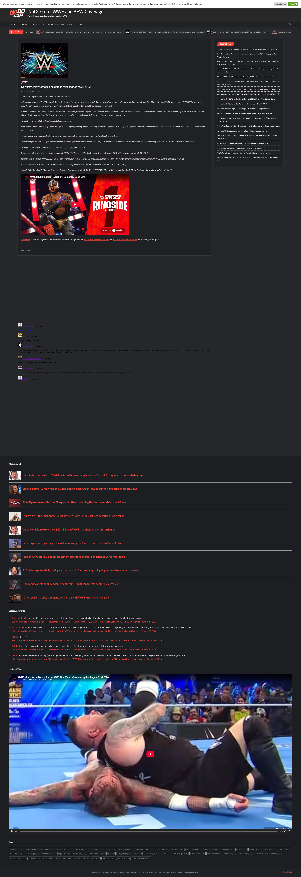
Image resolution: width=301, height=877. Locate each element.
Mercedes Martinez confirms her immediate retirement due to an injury (242, 131)
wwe (96, 858)
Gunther (241, 849)
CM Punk (176, 849)
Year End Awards (50, 25)
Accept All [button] (293, 4)
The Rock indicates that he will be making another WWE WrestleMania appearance (247, 49)
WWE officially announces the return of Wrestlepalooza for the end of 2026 (244, 153)
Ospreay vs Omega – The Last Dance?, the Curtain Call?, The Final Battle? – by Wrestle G (248, 89)
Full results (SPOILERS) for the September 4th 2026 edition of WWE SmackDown (246, 99)
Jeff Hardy (271, 849)
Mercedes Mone (97, 854)
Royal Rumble (197, 854)
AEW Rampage (46, 849)
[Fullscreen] (289, 831)
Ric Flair (165, 854)
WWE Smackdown (141, 858)
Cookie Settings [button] (280, 4)
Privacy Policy (286, 872)
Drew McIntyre (209, 849)
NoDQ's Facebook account (125, 239)
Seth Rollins (213, 854)
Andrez (15, 655)
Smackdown (229, 854)
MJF (111, 854)
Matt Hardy (79, 854)
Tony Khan (34, 858)
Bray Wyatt (92, 849)
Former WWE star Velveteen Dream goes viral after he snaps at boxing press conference (248, 126)
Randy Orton (124, 854)
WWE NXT (108, 858)
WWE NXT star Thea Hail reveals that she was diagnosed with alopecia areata (245, 114)
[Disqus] (114, 351)
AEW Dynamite (28, 849)
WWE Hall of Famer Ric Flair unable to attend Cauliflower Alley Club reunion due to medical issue (247, 136)
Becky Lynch (76, 849)
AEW (14, 849)
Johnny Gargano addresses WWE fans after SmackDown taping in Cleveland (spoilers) (248, 94)
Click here (25, 239)
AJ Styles (62, 849)
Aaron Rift (24, 91)
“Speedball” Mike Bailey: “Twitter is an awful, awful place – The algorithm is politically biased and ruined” (117, 32)
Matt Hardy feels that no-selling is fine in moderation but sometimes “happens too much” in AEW (246, 119)
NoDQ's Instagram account (96, 239)
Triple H (48, 858)
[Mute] (285, 831)
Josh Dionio (17, 627)
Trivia (79, 25)
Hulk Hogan (255, 849)
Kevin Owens (48, 854)
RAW (138, 854)
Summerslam (261, 854)
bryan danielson (125, 849)
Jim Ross (285, 849)
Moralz (15, 636)
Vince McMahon (64, 858)
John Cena (16, 854)
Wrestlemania (82, 858)
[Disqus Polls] (114, 289)
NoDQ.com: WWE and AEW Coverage (65, 11)
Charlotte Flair (143, 849)
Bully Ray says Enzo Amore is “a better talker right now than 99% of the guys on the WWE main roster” (247, 55)
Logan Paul (64, 854)
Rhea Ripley (151, 854)
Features (35, 25)
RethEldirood (18, 646)
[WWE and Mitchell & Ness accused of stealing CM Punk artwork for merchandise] (158, 32)
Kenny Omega (32, 854)
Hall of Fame (67, 25)
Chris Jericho (161, 849)
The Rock (276, 854)
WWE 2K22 (25, 250)
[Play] (12, 831)
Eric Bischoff (227, 849)
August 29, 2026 (149, 621)
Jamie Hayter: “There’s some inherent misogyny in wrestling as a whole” (242, 143)
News (13, 25)
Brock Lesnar (108, 849)
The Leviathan (18, 618)
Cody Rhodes (192, 849)
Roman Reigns (180, 854)
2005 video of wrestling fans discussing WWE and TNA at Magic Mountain (244, 109)
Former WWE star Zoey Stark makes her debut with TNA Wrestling (241, 148)
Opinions (23, 25)
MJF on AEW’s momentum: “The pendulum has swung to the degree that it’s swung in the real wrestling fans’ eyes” (247, 62)
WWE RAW (123, 858)
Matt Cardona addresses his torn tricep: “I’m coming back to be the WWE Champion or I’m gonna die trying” (248, 82)
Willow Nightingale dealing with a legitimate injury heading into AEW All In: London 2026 (247, 159)
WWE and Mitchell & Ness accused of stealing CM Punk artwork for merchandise (190, 32)
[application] (150, 754)
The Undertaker (18, 858)
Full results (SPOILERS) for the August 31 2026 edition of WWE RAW (242, 104)
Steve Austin (245, 854)
